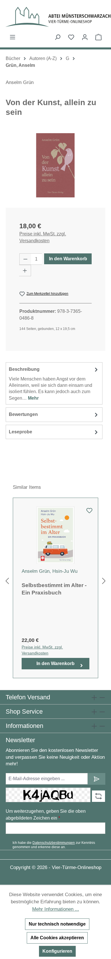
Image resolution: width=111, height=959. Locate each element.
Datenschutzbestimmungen (53, 843)
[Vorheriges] (7, 581)
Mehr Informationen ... (55, 909)
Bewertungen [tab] (23, 414)
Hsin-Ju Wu (64, 571)
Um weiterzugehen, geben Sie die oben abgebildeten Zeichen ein (46, 814)
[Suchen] (57, 37)
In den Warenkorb (68, 258)
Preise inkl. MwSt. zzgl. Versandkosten (42, 237)
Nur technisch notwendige (57, 924)
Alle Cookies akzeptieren (57, 937)
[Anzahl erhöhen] (25, 270)
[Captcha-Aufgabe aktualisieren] (98, 796)
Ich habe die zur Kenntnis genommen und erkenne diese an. (54, 845)
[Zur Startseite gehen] (55, 17)
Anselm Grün (20, 82)
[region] (55, 165)
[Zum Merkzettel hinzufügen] (89, 512)
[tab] (54, 383)
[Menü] (12, 37)
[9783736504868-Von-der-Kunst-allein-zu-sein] (55, 165)
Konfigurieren (57, 951)
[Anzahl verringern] (25, 259)
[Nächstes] (104, 581)
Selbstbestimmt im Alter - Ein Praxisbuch (54, 589)
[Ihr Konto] (85, 37)
